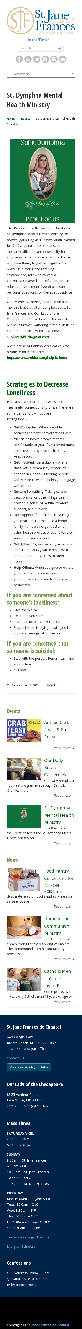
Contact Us (15, 1058)
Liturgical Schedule (21, 1246)
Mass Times (38, 39)
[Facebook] (19, 61)
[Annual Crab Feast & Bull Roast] (24, 741)
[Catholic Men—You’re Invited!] (24, 990)
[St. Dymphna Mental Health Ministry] (24, 826)
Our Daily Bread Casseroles (55, 767)
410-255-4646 (18, 1048)
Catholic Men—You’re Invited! (57, 978)
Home (11, 118)
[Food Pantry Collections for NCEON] (24, 890)
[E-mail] (62, 61)
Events (26, 118)
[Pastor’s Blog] (54, 61)
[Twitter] (36, 61)
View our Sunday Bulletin (29, 1067)
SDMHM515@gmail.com (30, 336)
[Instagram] (45, 61)
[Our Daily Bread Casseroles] (24, 779)
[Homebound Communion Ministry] (24, 937)
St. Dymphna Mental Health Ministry (59, 815)
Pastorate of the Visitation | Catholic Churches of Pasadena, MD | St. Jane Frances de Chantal (41, 20)
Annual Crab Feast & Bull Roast (56, 729)
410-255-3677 (18, 1106)
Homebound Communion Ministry (56, 926)
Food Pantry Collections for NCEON (59, 878)
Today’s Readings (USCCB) (28, 1237)
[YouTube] (28, 61)
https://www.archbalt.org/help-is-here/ (37, 358)
